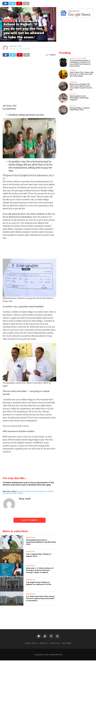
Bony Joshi (16, 46)
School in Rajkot (38, 491)
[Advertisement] (29, 81)
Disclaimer (66, 643)
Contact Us (54, 643)
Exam (19, 491)
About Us (43, 643)
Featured (26, 491)
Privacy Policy (31, 643)
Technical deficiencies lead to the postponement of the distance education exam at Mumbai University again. (28, 484)
